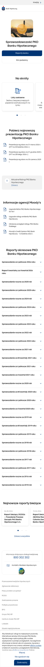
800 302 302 (21, 557)
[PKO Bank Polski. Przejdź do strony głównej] (9, 8)
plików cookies (35, 645)
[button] (22, 262)
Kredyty (36, 2)
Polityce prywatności (21, 650)
